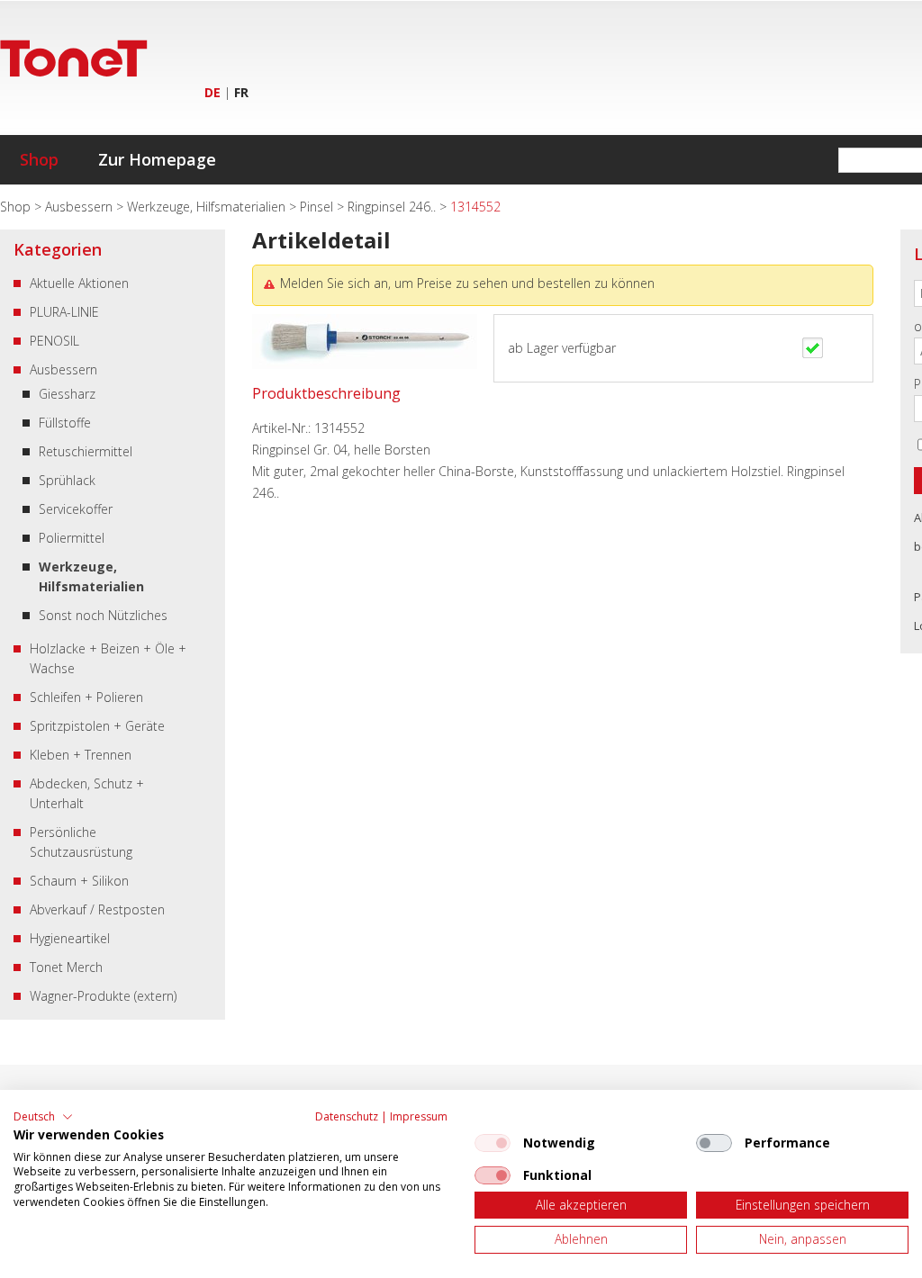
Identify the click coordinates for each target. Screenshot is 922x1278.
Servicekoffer (76, 509)
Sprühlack (67, 480)
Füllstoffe (65, 422)
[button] (43, 1117)
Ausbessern (80, 206)
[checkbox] (493, 1143)
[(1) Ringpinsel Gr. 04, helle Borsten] (364, 364)
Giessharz (67, 393)
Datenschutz (346, 1116)
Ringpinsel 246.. (393, 206)
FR (241, 92)
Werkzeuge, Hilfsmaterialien (208, 206)
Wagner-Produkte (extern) (103, 995)
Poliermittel (71, 537)
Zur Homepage (157, 159)
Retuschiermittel (85, 451)
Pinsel (318, 206)
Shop (39, 159)
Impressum (418, 1116)
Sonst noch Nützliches (103, 615)
